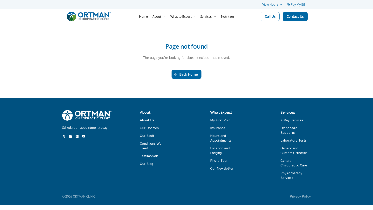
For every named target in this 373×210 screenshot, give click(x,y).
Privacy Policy (300, 196)
